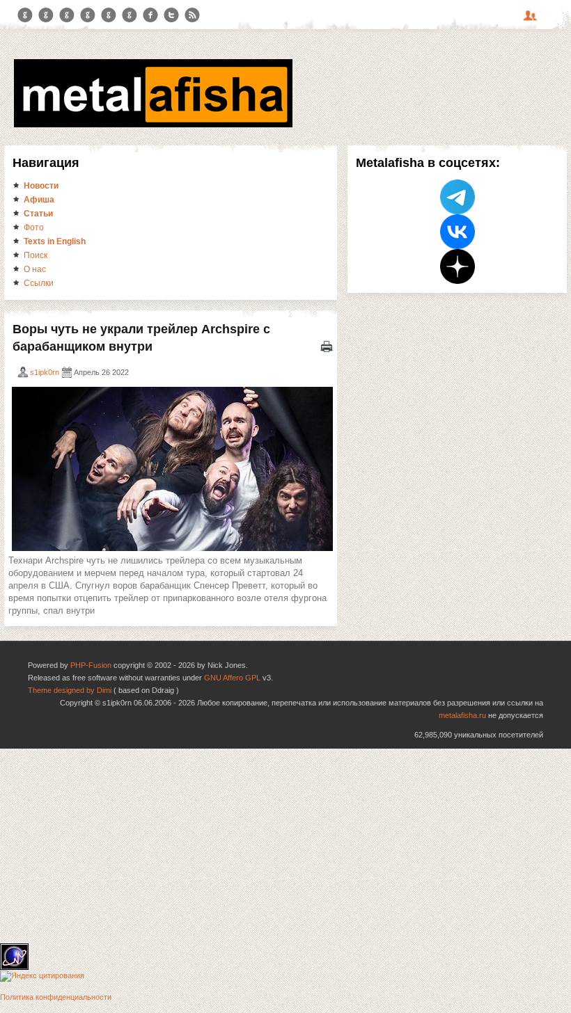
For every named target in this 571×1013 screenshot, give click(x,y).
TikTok (129, 15)
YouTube (87, 15)
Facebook (150, 15)
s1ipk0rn (44, 372)
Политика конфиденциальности (55, 997)
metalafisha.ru (462, 715)
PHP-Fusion (90, 665)
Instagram (46, 15)
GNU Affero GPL (232, 677)
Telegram (25, 15)
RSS (192, 15)
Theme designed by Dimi (69, 690)
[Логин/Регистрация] (532, 20)
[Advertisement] (285, 846)
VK (67, 15)
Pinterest (108, 15)
